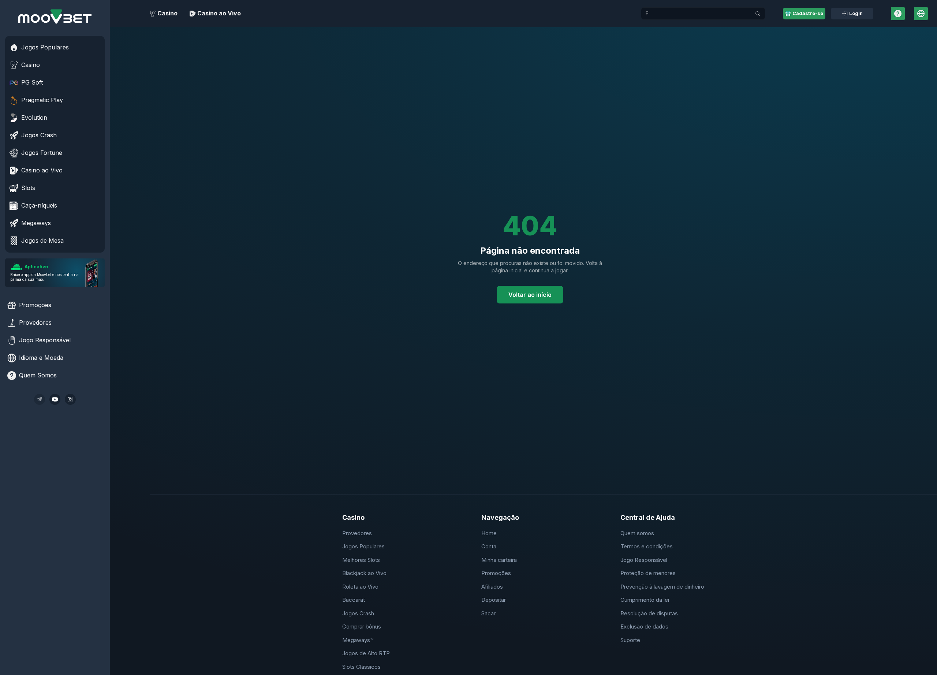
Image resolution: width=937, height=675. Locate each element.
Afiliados (492, 586)
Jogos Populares (363, 546)
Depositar (493, 599)
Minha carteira (499, 559)
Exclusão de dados (644, 626)
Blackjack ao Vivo (364, 573)
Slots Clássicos (361, 666)
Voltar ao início (530, 294)
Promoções (496, 573)
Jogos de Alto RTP (366, 653)
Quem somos (637, 533)
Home (489, 533)
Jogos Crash (358, 613)
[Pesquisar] (758, 13)
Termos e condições (646, 546)
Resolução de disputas (649, 613)
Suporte (630, 640)
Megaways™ (357, 640)
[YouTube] (54, 399)
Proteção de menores (648, 573)
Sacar (488, 613)
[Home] (55, 16)
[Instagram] (70, 399)
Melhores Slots (361, 559)
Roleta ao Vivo (360, 586)
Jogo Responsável (643, 559)
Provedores (357, 533)
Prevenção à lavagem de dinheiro (662, 586)
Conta (488, 546)
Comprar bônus (361, 626)
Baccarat (353, 599)
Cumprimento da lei (644, 599)
